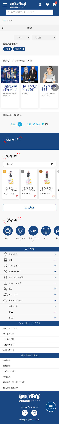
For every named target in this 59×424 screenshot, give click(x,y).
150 (46, 124)
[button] (55, 87)
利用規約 (6, 377)
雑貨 (10, 20)
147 (33, 124)
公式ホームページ (10, 371)
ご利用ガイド (8, 345)
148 (38, 124)
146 (29, 124)
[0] (54, 4)
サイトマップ (8, 334)
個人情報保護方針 (10, 388)
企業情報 (6, 360)
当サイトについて (10, 328)
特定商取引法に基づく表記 (14, 382)
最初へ (13, 124)
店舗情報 (6, 366)
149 (42, 124)
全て (5, 20)
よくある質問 (8, 339)
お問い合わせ (8, 350)
